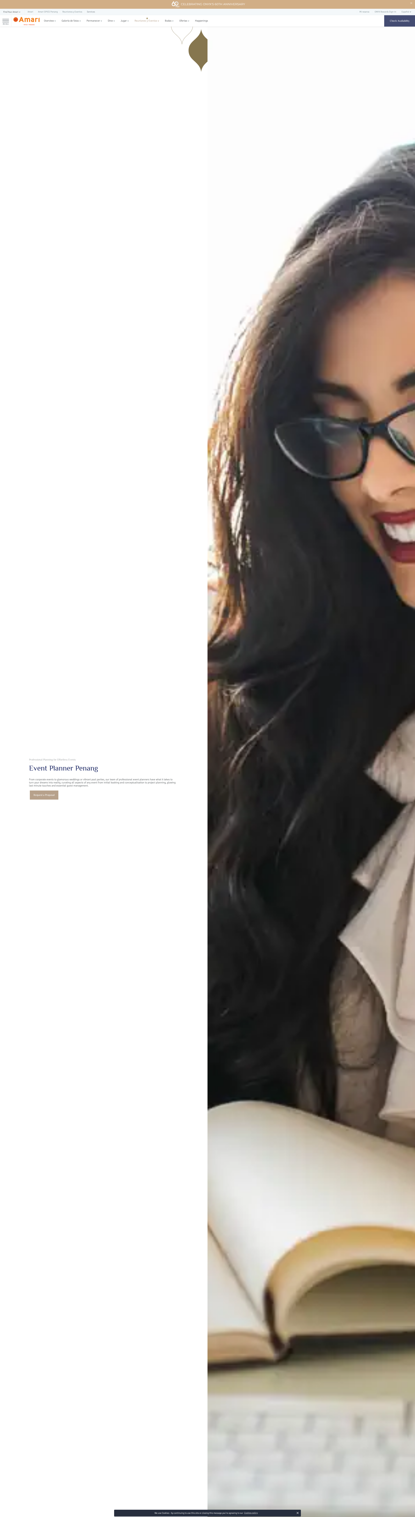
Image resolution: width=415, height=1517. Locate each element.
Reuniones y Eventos (146, 20)
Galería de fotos (70, 20)
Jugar (124, 20)
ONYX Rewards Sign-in (385, 11)
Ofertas (183, 20)
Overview (49, 20)
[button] (12, 12)
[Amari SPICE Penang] (26, 21)
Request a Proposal (44, 795)
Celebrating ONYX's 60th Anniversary (213, 4)
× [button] (298, 1513)
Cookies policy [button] (251, 1512)
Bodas (168, 20)
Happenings (201, 20)
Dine (110, 20)
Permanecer (93, 20)
